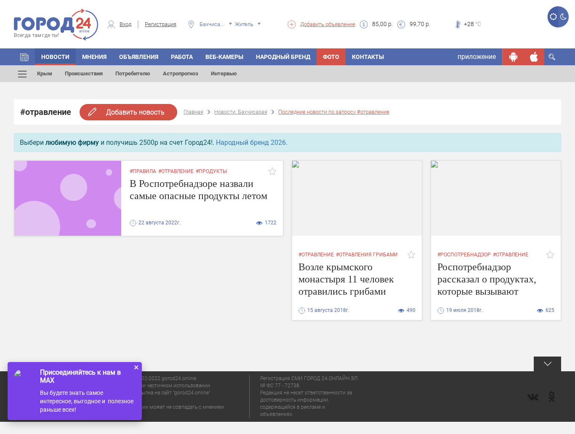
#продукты (211, 171)
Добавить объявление (327, 24)
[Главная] (24, 56)
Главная (193, 112)
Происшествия (84, 73)
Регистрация (160, 24)
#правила (143, 171)
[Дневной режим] (553, 16)
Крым (44, 73)
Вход (125, 24)
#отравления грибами (367, 255)
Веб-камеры (224, 56)
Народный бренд (283, 56)
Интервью (224, 73)
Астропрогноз (180, 73)
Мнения (94, 56)
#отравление (176, 171)
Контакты (368, 56)
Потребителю (132, 73)
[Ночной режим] (563, 16)
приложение (477, 57)
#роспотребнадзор (464, 255)
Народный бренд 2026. (252, 142)
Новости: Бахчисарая (240, 112)
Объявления (138, 56)
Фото (331, 56)
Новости (55, 56)
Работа (182, 56)
